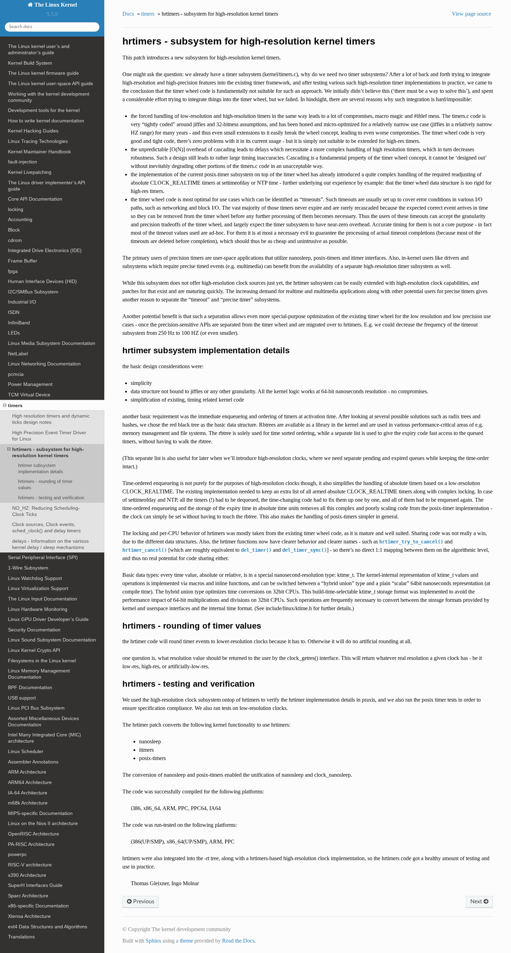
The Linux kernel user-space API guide (50, 83)
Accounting (20, 219)
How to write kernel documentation (46, 120)
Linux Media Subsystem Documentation (51, 343)
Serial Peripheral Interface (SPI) (43, 557)
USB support (22, 698)
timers (15, 405)
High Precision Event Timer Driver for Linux (49, 436)
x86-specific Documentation (38, 905)
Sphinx (153, 941)
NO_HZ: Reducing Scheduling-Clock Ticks (46, 511)
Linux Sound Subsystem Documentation (52, 640)
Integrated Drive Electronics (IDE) (45, 250)
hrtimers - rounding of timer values (45, 484)
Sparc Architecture (28, 895)
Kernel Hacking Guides (33, 131)
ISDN (13, 312)
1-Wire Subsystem (28, 568)
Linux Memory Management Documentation (39, 674)
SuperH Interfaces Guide (35, 885)
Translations (21, 936)
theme (186, 941)
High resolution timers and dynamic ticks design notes (51, 419)
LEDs (14, 333)
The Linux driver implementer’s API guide (46, 186)
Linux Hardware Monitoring (37, 609)
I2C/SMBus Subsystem (33, 291)
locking (15, 209)
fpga (13, 271)
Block (14, 230)
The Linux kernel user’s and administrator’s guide (39, 49)
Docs (128, 14)
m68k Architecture (28, 803)
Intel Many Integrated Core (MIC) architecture (44, 738)
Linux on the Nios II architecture (43, 823)
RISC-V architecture (30, 864)
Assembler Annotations (33, 762)
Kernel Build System (30, 63)
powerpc (17, 854)
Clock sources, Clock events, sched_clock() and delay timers (46, 527)
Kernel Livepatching (29, 172)
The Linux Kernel (55, 5)
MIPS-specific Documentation (40, 813)
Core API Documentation (35, 199)
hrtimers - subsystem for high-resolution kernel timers (48, 452)
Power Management (30, 384)
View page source (471, 14)
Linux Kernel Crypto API (34, 650)
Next (477, 901)
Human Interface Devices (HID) (42, 281)
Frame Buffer (22, 261)
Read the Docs (238, 941)
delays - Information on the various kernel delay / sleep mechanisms (50, 544)
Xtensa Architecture (29, 916)
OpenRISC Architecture (33, 834)
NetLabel (18, 353)
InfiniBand (19, 322)
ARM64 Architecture (30, 782)
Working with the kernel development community (48, 97)
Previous (143, 901)
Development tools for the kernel (44, 110)
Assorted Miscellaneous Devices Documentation (43, 721)
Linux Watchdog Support (35, 578)
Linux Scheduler (25, 751)
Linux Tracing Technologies (38, 141)
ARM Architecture (27, 772)
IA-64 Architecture (27, 792)
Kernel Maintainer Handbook (39, 151)
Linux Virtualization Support (38, 588)
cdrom (15, 240)
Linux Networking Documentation (44, 363)
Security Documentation (34, 629)
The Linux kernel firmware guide (43, 73)
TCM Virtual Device (29, 394)
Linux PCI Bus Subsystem (36, 708)
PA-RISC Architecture (31, 844)
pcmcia (16, 374)
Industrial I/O (22, 302)
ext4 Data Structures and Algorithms (47, 926)
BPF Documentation (30, 687)
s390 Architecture (27, 875)
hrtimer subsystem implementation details (40, 468)
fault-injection (22, 161)
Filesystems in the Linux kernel (42, 660)
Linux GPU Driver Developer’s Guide (48, 619)
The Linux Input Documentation (42, 598)
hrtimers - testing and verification (51, 497)
